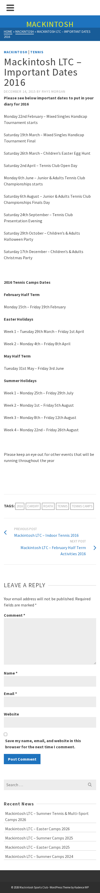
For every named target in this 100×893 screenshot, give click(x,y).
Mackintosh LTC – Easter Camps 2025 (37, 847)
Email (10, 693)
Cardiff (33, 506)
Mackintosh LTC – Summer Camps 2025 (39, 838)
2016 (20, 506)
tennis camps (82, 506)
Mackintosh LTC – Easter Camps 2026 (37, 828)
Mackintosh (15, 52)
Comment (14, 615)
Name (10, 673)
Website (11, 714)
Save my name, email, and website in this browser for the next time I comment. (43, 743)
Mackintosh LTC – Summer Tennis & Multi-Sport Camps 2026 (47, 816)
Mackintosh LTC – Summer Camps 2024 (39, 856)
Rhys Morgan (53, 91)
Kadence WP (81, 887)
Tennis (37, 52)
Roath (48, 506)
